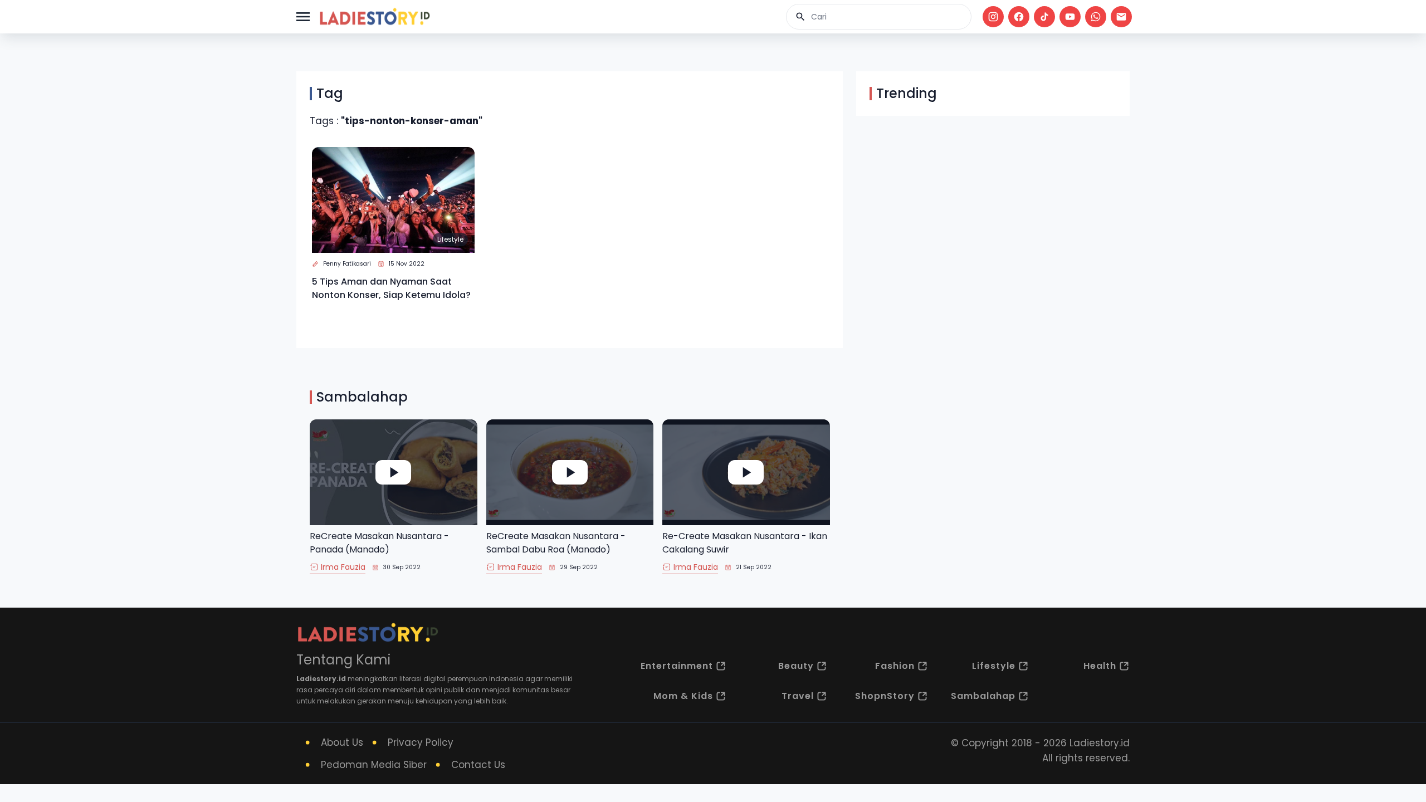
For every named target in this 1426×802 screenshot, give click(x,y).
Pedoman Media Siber (374, 764)
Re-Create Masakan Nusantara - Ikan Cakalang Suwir (744, 543)
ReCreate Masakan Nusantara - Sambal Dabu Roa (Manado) (556, 543)
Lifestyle (450, 239)
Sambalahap (983, 695)
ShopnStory (885, 695)
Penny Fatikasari (347, 264)
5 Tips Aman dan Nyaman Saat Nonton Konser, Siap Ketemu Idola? (391, 288)
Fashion (895, 665)
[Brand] (374, 16)
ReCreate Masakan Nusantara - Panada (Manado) (379, 543)
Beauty (796, 665)
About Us (342, 742)
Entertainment (677, 665)
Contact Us (478, 764)
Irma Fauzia (343, 567)
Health (1099, 665)
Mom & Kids (683, 695)
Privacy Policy (420, 742)
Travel (798, 695)
